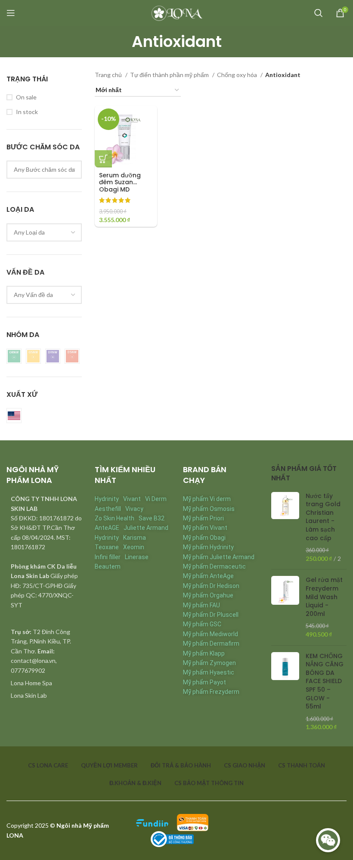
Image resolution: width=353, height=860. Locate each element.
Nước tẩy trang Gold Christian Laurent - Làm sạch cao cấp (323, 517)
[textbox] (44, 169)
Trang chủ (109, 74)
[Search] (318, 13)
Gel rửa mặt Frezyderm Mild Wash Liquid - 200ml (324, 597)
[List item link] (44, 683)
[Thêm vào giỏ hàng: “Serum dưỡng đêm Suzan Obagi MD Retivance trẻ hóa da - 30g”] (103, 158)
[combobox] (44, 170)
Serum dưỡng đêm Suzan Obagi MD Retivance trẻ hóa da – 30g (120, 189)
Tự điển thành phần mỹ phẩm (170, 74)
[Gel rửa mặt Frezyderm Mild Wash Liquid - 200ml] (285, 607)
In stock (27, 111)
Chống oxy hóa (237, 74)
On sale (26, 97)
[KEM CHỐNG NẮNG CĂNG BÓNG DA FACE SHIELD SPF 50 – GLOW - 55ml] (285, 691)
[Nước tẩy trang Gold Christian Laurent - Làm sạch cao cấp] (285, 527)
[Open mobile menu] (10, 13)
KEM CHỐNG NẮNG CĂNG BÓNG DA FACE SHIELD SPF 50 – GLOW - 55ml (325, 681)
